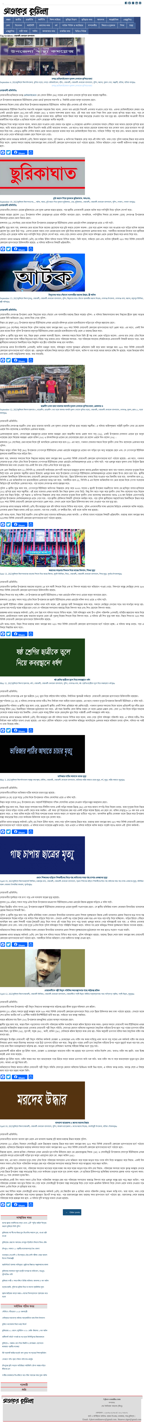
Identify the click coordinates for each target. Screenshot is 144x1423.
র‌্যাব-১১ (135, 409)
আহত (43, 202)
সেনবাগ (119, 202)
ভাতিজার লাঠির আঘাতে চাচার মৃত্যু (72, 776)
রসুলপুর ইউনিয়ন (137, 298)
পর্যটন (34, 31)
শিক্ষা (122, 25)
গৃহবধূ (30, 298)
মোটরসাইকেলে (30, 95)
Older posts (73, 1212)
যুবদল (129, 409)
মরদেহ (100, 82)
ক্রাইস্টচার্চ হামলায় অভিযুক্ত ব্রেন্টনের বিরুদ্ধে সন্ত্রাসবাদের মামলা (25, 1264)
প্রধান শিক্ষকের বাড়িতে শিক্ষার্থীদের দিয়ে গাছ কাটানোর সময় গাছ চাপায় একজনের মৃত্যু (72, 877)
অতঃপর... (31, 202)
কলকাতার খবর (48, 31)
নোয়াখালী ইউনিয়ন (37, 994)
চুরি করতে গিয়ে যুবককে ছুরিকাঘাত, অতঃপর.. (72, 198)
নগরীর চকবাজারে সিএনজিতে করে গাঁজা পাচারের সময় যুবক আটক (24, 1375)
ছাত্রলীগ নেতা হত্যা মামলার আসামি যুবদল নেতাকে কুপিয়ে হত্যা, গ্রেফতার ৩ (72, 406)
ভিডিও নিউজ (80, 31)
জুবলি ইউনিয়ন (59, 574)
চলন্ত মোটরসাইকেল (51, 82)
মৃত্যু (106, 780)
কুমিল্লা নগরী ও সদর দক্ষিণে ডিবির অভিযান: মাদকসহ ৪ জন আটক (25, 1280)
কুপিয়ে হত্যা (38, 82)
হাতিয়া (121, 82)
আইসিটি (30, 25)
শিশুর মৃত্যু (103, 574)
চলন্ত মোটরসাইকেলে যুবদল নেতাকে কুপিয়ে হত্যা (72, 78)
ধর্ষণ (31, 683)
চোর (72, 202)
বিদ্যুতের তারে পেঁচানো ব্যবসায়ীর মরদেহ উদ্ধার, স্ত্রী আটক (72, 294)
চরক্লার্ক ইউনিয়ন (29, 881)
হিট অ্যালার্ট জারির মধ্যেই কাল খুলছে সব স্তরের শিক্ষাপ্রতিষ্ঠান (24, 1353)
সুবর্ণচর (26, 884)
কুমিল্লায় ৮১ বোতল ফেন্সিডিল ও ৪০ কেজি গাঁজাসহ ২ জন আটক (24, 1330)
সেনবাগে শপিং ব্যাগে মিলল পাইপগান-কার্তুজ (17, 1359)
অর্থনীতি (41, 19)
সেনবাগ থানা (128, 202)
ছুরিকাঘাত (78, 202)
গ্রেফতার (25, 683)
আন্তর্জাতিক (113, 19)
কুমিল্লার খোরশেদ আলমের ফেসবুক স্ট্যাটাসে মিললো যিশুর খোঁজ (24, 1242)
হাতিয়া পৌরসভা (108, 1126)
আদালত (100, 19)
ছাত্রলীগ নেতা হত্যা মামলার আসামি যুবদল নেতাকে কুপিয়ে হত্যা (67, 409)
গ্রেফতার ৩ (32, 409)
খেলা (8, 25)
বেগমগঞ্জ (123, 409)
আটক (38, 202)
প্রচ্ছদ (8, 19)
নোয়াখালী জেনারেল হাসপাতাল (81, 82)
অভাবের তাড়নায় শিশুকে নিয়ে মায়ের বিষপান (37, 574)
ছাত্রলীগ (40, 409)
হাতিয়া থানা (128, 82)
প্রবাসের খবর (44, 25)
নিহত (67, 574)
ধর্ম (56, 25)
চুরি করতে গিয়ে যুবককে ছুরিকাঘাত (58, 202)
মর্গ (102, 780)
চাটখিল (43, 780)
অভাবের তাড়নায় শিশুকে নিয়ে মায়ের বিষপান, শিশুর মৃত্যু (72, 570)
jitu (133, 82)
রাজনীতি (29, 19)
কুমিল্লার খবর (87, 19)
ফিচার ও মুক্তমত (108, 25)
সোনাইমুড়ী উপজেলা (95, 1126)
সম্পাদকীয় (92, 25)
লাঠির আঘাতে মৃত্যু (115, 780)
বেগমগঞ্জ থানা (120, 298)
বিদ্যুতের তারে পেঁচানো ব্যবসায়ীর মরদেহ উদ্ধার (83, 298)
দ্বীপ (61, 82)
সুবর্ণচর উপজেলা (113, 574)
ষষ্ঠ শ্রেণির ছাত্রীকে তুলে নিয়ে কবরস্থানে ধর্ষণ (72, 679)
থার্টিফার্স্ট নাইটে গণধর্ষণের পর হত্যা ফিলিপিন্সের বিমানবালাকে (23, 1337)
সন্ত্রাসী (115, 82)
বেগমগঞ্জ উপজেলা (107, 298)
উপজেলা (30, 82)
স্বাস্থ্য (131, 25)
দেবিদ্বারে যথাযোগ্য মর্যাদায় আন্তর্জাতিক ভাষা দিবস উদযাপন (23, 1318)
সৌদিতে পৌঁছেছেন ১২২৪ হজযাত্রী (14, 1311)
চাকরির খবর (65, 31)
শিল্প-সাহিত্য (55, 19)
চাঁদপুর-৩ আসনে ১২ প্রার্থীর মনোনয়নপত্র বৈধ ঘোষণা (20, 1248)
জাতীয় (18, 19)
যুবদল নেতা (108, 82)
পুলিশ (95, 82)
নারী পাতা (23, 31)
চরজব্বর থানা (41, 881)
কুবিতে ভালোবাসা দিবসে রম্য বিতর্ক (14, 1324)
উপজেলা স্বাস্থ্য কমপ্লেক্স (30, 780)
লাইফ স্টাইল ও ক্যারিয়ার (72, 25)
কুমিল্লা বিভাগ (71, 19)
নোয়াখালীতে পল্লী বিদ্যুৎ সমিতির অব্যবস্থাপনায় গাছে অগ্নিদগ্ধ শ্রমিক (72, 990)
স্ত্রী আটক (3, 302)
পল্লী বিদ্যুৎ (123, 994)
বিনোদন (18, 25)
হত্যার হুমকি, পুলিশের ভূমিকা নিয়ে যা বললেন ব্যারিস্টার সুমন (23, 1287)
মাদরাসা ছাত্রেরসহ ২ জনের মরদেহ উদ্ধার (72, 1122)
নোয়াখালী (67, 82)
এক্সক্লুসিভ (127, 19)
